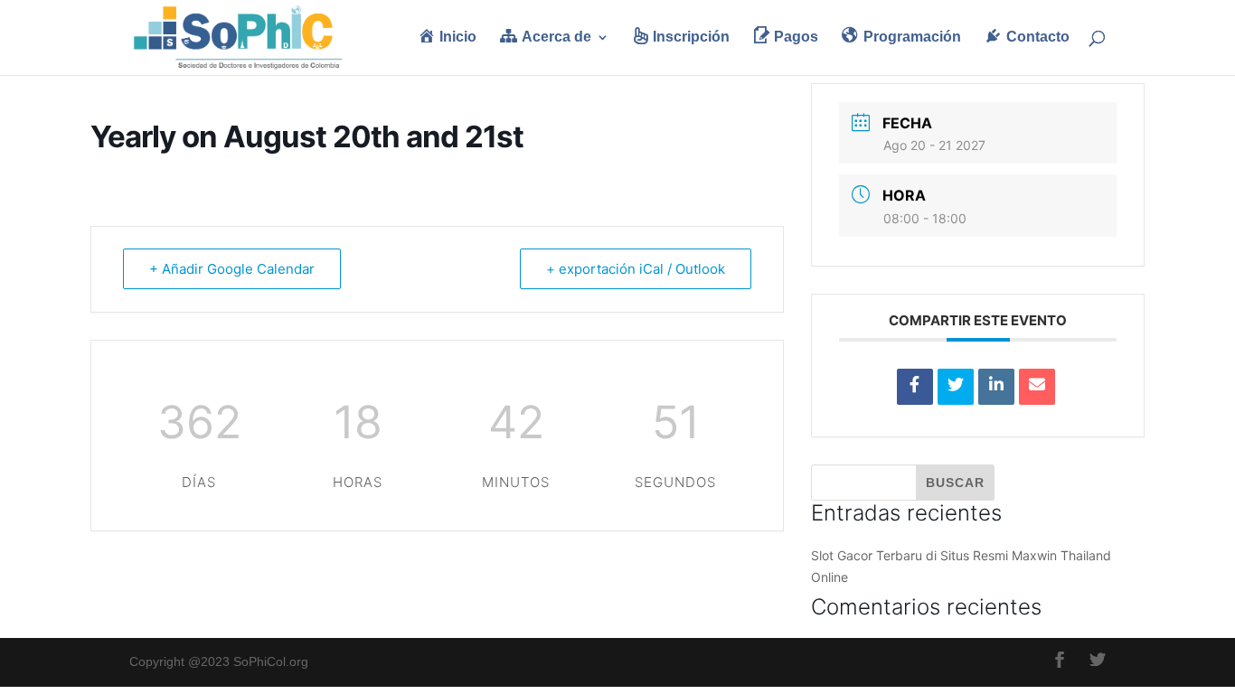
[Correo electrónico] (1037, 387)
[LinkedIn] (996, 387)
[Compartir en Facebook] (915, 387)
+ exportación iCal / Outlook (635, 268)
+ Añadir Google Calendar (232, 268)
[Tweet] (956, 387)
